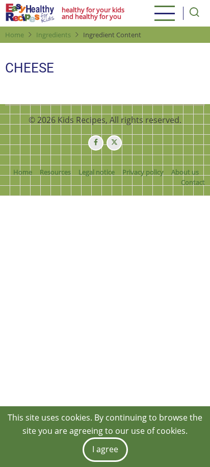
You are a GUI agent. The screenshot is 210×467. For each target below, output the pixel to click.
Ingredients (53, 34)
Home (14, 34)
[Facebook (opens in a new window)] (95, 143)
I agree (105, 449)
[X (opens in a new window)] (114, 143)
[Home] (30, 13)
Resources (55, 172)
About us (185, 172)
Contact (193, 182)
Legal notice (96, 172)
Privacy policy (143, 172)
